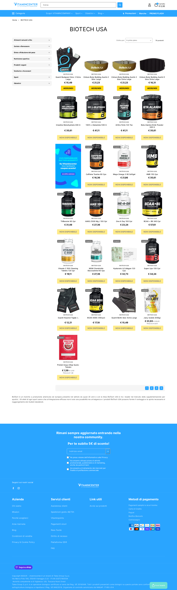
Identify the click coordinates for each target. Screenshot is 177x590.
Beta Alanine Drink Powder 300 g (152, 126)
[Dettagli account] (149, 5)
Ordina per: (120, 40)
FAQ (53, 548)
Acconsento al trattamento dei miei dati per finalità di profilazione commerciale (88, 469)
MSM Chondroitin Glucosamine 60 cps (96, 269)
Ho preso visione (89, 457)
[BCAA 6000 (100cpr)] (96, 300)
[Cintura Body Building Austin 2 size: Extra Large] (124, 59)
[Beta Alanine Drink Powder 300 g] (152, 107)
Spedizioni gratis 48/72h (62, 512)
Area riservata (18, 524)
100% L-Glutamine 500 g (96, 125)
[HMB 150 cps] (152, 157)
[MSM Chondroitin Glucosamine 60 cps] (96, 251)
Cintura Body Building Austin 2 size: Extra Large (124, 78)
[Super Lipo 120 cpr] (152, 251)
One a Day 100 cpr (124, 221)
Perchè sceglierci (20, 518)
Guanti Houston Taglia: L (68, 318)
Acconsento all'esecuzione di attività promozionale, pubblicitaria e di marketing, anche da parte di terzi (87, 462)
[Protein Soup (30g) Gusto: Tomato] (68, 347)
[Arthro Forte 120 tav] (124, 107)
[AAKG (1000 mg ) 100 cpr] (96, 204)
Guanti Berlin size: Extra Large (124, 318)
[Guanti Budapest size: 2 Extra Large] (68, 59)
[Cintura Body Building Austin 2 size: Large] (96, 59)
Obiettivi (17, 83)
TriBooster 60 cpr (68, 221)
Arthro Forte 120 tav (124, 125)
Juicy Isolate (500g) (152, 318)
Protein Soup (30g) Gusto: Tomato (68, 366)
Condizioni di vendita (22, 536)
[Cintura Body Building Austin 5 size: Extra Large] (152, 59)
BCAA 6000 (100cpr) (96, 318)
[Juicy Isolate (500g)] (152, 300)
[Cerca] (120, 5)
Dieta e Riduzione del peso (24, 52)
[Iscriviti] (107, 451)
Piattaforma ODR (59, 542)
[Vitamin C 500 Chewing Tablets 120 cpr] (68, 251)
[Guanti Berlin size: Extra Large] (124, 300)
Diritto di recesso (59, 536)
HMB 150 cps (152, 174)
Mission (15, 512)
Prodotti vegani (20, 65)
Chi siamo (16, 506)
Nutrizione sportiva (22, 59)
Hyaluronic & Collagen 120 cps (124, 269)
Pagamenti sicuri (59, 524)
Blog (14, 530)
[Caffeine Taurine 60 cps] (96, 157)
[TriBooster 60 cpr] (68, 204)
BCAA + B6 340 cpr (152, 221)
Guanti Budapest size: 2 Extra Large (68, 78)
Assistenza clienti (59, 506)
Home (14, 20)
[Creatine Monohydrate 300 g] (68, 107)
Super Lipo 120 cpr (152, 268)
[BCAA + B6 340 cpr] (152, 204)
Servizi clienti (60, 499)
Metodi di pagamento (144, 499)
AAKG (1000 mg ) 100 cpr (96, 221)
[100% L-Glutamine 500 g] (96, 107)
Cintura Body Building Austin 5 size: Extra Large (152, 78)
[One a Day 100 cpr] (124, 204)
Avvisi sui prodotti (98, 506)
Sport (16, 77)
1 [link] (146, 388)
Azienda (18, 499)
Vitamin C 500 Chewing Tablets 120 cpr (68, 269)
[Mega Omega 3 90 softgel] (124, 157)
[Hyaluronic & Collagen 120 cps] (124, 251)
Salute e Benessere (22, 46)
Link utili (96, 499)
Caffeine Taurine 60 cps (96, 174)
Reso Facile (56, 530)
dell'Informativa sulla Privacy (96, 457)
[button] (160, 5)
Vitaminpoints (57, 518)
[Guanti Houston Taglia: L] (68, 300)
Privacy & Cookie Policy (23, 542)
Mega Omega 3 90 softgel (124, 174)
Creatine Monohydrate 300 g (68, 125)
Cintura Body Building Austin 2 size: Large (96, 78)
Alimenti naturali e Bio (23, 40)
